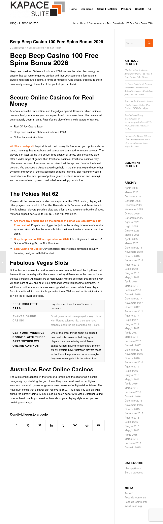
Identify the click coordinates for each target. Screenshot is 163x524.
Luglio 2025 (131, 226)
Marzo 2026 (131, 192)
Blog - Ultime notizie (24, 23)
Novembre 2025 (134, 209)
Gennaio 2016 (133, 396)
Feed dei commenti (136, 502)
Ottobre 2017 (132, 307)
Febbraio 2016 (133, 392)
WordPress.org (133, 506)
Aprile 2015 (131, 434)
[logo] (37, 9)
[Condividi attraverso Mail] (98, 425)
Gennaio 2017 (133, 345)
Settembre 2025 (134, 218)
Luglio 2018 (131, 269)
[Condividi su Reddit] (86, 425)
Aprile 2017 (131, 332)
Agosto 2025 (132, 222)
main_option (55, 47)
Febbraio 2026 (133, 196)
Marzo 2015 (131, 439)
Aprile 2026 (131, 188)
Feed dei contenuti (135, 497)
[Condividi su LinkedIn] (51, 425)
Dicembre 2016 (133, 349)
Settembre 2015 (134, 413)
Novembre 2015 (134, 405)
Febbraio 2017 (133, 341)
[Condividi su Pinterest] (39, 425)
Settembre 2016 (134, 362)
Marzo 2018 (131, 286)
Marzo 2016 (131, 388)
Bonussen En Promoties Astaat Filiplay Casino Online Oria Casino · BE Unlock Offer (139, 105)
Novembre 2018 (134, 251)
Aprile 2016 (131, 383)
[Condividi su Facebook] (16, 425)
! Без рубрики (133, 468)
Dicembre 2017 (133, 298)
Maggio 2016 (132, 379)
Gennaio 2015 (133, 447)
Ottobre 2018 (132, 256)
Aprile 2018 (131, 281)
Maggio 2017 (132, 328)
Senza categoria (36, 47)
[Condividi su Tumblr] (63, 425)
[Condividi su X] (28, 425)
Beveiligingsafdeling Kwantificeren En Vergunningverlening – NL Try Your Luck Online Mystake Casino (138, 122)
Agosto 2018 (132, 264)
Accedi (129, 493)
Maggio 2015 (132, 430)
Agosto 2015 (132, 417)
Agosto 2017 (132, 315)
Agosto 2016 (132, 366)
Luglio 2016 (131, 371)
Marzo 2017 (131, 336)
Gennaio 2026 (133, 201)
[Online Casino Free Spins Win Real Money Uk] (3, 262)
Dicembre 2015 (133, 400)
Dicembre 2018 (133, 247)
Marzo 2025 (131, 243)
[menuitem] (73, 9)
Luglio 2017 (131, 320)
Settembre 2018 (134, 260)
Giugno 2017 (132, 324)
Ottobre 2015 (132, 409)
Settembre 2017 (134, 311)
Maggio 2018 (132, 277)
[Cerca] (150, 9)
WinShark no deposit (22, 146)
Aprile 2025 (131, 239)
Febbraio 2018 (133, 290)
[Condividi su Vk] (75, 425)
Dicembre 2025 (133, 205)
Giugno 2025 (132, 230)
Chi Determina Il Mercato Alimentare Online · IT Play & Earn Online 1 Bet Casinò (138, 73)
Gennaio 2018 (133, 294)
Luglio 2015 (131, 422)
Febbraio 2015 (133, 443)
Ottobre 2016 (132, 358)
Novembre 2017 (134, 303)
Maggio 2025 (132, 234)
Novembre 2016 (134, 354)
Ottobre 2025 (132, 213)
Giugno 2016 (132, 375)
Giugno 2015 (132, 426)
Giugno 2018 (132, 273)
